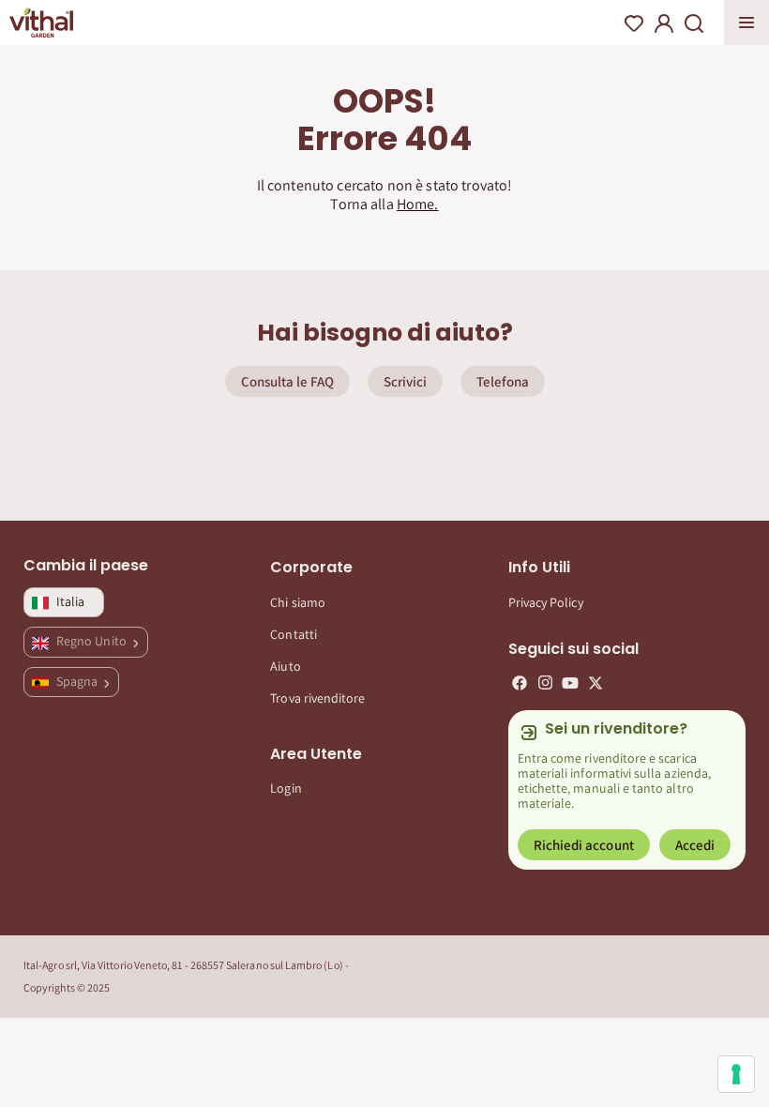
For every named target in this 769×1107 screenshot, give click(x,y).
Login (285, 788)
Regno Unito (92, 640)
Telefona (502, 381)
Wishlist (634, 23)
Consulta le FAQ (287, 381)
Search (694, 23)
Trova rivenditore (317, 698)
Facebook (519, 683)
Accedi (695, 845)
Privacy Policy (545, 602)
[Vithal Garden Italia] (41, 23)
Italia (70, 601)
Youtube (570, 683)
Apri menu (746, 22)
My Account (664, 23)
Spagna (78, 681)
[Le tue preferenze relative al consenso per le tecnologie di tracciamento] (736, 1074)
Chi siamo (297, 602)
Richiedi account (584, 845)
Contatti (293, 634)
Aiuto (285, 666)
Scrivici (405, 381)
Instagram (545, 683)
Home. (418, 204)
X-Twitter (595, 683)
